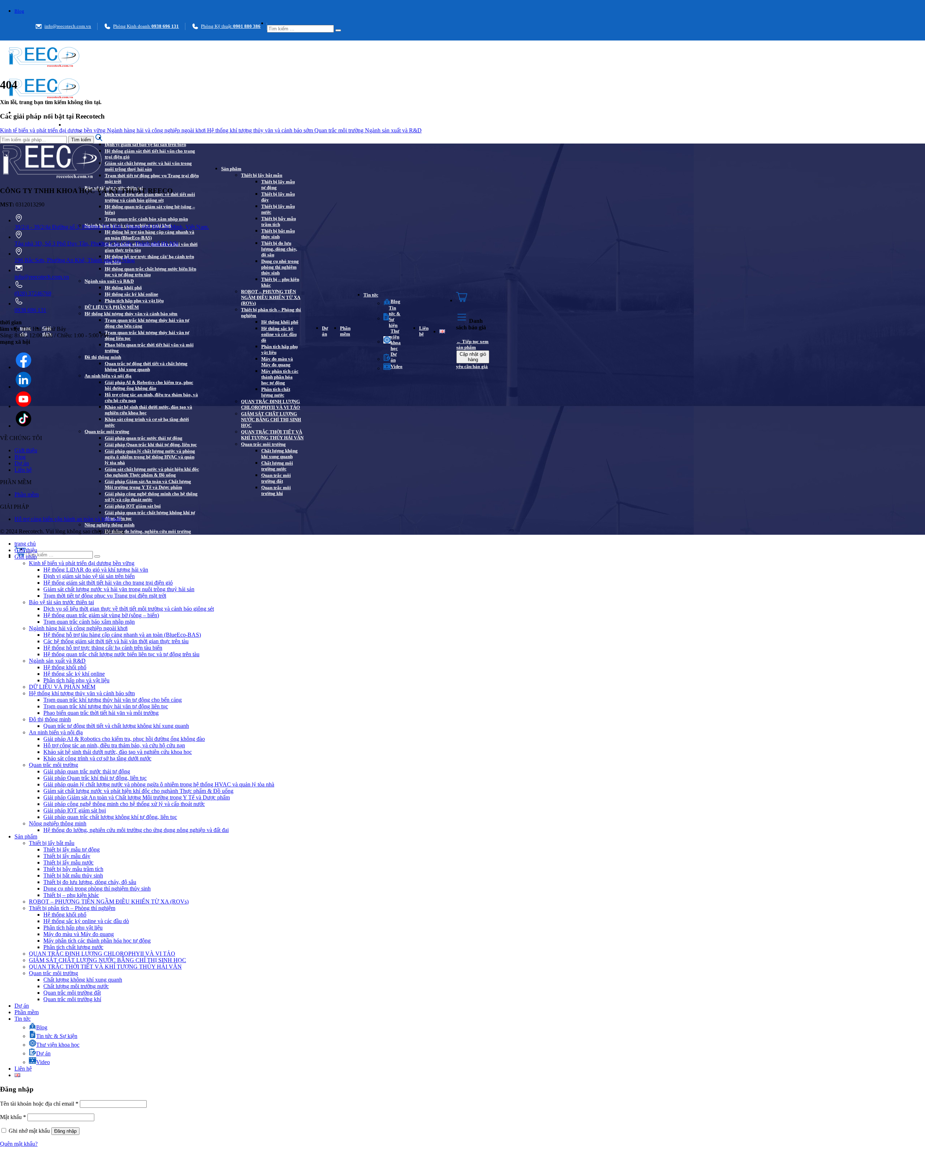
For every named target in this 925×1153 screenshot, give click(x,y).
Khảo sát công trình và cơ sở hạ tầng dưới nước (147, 422)
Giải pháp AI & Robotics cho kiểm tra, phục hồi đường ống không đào (149, 385)
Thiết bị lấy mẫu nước (278, 209)
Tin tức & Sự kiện (394, 316)
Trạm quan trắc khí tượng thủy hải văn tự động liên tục (147, 335)
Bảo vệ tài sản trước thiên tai (61, 602)
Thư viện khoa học (396, 339)
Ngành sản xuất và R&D (109, 281)
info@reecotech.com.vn (67, 26)
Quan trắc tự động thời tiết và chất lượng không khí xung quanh (146, 366)
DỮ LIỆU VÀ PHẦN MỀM (112, 307)
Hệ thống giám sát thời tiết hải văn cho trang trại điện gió (150, 153)
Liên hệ (424, 331)
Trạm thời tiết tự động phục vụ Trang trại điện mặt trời (152, 178)
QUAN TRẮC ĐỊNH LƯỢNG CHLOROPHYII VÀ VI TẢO (270, 404)
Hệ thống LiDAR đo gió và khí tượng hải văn (150, 138)
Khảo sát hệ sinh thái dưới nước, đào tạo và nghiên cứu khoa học (148, 409)
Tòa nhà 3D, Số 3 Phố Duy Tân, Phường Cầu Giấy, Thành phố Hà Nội (96, 243)
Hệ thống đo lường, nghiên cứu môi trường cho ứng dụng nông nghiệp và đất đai (148, 534)
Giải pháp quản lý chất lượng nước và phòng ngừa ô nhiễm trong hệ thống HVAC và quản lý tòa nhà (150, 456)
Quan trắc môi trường (107, 431)
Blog (19, 11)
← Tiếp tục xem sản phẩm (472, 344)
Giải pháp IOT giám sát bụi (133, 506)
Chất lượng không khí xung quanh (279, 453)
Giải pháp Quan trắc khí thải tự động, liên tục (151, 444)
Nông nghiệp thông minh (109, 525)
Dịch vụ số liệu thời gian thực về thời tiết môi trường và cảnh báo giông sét (150, 197)
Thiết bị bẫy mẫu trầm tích (278, 221)
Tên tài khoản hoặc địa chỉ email (39, 1104)
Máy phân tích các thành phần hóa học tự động (279, 376)
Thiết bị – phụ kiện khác (280, 282)
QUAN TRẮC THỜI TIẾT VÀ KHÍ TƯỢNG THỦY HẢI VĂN (272, 434)
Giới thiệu (25, 450)
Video (397, 366)
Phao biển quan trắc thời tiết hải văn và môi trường (149, 347)
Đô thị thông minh (103, 357)
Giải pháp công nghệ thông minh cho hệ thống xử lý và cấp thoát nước (151, 496)
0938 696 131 (30, 310)
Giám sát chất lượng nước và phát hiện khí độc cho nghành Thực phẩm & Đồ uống (152, 472)
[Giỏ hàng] (473, 298)
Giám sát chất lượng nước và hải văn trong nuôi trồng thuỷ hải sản (148, 166)
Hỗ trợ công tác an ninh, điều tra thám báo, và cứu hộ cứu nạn (151, 397)
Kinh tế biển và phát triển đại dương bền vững (53, 130)
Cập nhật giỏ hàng (473, 356)
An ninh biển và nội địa (108, 376)
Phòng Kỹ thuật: (231, 26)
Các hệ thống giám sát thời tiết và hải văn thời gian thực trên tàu (151, 247)
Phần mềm (345, 331)
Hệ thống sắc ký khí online (131, 294)
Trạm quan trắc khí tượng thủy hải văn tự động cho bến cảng (147, 323)
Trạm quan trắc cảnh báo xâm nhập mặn (146, 219)
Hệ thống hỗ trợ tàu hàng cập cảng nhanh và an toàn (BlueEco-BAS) (149, 234)
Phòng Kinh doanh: (146, 26)
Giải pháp (75, 125)
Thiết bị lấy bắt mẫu (261, 175)
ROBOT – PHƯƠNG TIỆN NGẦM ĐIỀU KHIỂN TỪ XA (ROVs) (270, 297)
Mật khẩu (13, 1117)
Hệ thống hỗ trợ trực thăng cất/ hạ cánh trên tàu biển (149, 259)
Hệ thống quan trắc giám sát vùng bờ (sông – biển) (150, 209)
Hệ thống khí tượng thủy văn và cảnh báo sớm (131, 313)
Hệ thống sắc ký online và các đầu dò (279, 334)
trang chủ (25, 544)
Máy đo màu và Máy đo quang (277, 361)
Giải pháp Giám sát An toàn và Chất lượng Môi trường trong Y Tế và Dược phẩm (148, 484)
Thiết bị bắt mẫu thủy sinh (278, 233)
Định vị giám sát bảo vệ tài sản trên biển (145, 144)
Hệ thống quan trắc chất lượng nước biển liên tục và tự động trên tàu (150, 271)
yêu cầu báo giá (472, 366)
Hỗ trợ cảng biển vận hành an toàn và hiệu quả (67, 519)
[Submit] (338, 30)
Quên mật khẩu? (19, 1144)
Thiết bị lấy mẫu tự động (278, 184)
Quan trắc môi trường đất (276, 478)
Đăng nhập (65, 1131)
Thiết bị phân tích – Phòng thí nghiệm (271, 312)
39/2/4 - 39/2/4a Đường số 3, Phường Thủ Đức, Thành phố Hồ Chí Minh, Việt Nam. (111, 227)
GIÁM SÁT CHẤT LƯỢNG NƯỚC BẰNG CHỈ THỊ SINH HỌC (271, 419)
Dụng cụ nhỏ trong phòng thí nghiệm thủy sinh (280, 267)
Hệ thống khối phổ (123, 287)
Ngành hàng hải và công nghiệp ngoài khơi (157, 130)
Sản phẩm (231, 168)
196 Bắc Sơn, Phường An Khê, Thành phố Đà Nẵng (74, 260)
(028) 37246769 (32, 293)
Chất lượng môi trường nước (277, 465)
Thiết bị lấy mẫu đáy (278, 196)
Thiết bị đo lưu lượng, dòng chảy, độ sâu (279, 248)
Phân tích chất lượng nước (275, 392)
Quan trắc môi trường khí (276, 490)
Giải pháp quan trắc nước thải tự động (143, 438)
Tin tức (370, 295)
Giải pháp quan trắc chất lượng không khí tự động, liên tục (150, 515)
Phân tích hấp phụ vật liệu (279, 349)
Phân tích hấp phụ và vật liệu (134, 300)
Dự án (325, 331)
